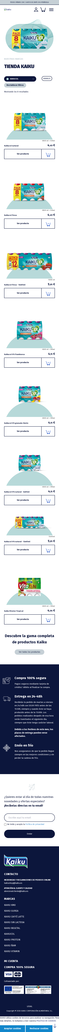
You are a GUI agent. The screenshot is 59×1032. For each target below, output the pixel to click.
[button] (46, 78)
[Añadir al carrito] (48, 154)
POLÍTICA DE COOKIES (46, 1021)
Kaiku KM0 (10, 905)
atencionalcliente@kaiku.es (16, 891)
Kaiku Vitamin (12, 951)
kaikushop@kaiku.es (13, 883)
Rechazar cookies (39, 1028)
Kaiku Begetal (12, 928)
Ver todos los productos (29, 652)
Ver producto (23, 154)
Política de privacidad (34, 824)
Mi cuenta (11, 961)
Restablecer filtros (15, 85)
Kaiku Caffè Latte (14, 916)
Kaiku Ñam (10, 945)
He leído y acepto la (25, 824)
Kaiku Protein (12, 939)
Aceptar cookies (12, 1028)
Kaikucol (9, 933)
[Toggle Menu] (51, 9)
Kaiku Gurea (11, 910)
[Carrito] (43, 9)
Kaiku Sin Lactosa (14, 922)
